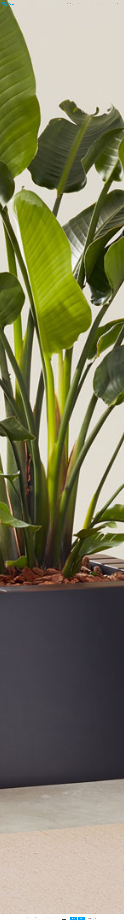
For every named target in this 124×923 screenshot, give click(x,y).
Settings (89, 918)
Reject (81, 918)
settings (64, 919)
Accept (73, 918)
